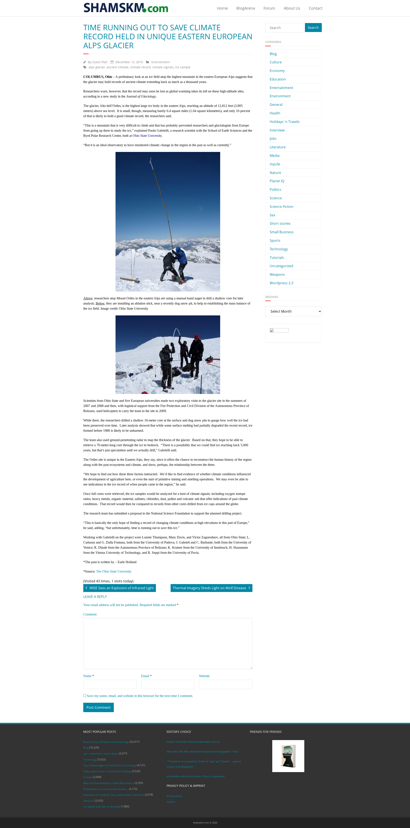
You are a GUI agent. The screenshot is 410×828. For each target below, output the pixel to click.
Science (276, 198)
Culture (276, 62)
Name (88, 676)
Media (275, 155)
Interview (277, 130)
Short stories (280, 223)
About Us (292, 8)
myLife (275, 164)
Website (204, 676)
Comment (90, 614)
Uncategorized (281, 266)
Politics (275, 189)
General (276, 104)
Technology (279, 249)
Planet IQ (277, 181)
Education (278, 79)
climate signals (163, 67)
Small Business (282, 232)
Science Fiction (281, 206)
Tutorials (277, 257)
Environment (160, 62)
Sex (272, 215)
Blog (273, 53)
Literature (278, 147)
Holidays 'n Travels (285, 121)
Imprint (171, 801)
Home (222, 8)
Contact (315, 8)
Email (146, 676)
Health (275, 113)
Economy (277, 70)
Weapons (277, 274)
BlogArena (245, 8)
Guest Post (99, 62)
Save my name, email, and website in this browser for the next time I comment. (140, 696)
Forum (269, 8)
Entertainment (281, 87)
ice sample (182, 67)
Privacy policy (175, 796)
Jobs (273, 138)
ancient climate (118, 67)
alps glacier (97, 67)
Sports (275, 240)
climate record (140, 67)
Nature (275, 172)
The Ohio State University (114, 571)
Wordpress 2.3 (281, 283)
